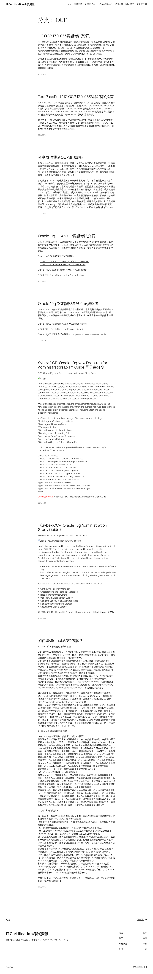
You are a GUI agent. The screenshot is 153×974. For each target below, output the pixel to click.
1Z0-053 (78, 108)
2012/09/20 (42, 135)
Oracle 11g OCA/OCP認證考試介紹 (67, 236)
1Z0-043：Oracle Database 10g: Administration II (63, 329)
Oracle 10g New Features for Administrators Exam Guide (79, 496)
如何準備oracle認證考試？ (60, 640)
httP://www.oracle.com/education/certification (60, 687)
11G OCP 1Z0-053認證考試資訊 (64, 36)
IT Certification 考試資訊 (20, 4)
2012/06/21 (42, 213)
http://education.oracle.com (64, 672)
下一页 (142, 919)
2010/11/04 (42, 618)
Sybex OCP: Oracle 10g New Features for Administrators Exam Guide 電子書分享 (72, 365)
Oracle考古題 (61, 877)
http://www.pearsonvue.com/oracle (89, 334)
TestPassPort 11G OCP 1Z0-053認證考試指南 (76, 97)
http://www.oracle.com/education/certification (60, 701)
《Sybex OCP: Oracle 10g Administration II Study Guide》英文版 (84, 611)
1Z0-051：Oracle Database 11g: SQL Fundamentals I (64, 261)
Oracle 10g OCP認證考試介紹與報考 (68, 303)
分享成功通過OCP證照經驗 (61, 157)
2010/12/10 (42, 503)
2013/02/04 (42, 74)
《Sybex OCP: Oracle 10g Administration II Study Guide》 (73, 527)
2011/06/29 (42, 281)
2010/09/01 (42, 887)
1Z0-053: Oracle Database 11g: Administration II (62, 275)
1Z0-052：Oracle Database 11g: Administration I (63, 264)
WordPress (139, 967)
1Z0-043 (88, 386)
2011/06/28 (42, 340)
